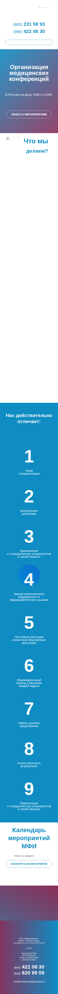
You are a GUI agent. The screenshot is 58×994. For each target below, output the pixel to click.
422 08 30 (29, 31)
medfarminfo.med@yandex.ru (29, 981)
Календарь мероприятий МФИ (29, 838)
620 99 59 (29, 973)
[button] (29, 114)
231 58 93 (29, 24)
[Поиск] (49, 42)
